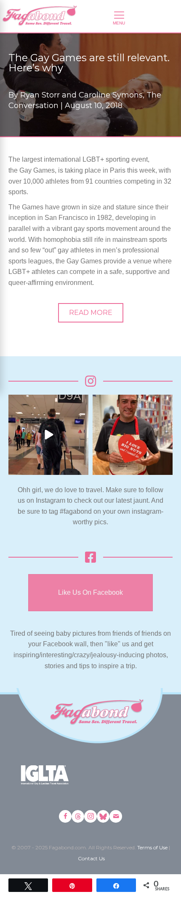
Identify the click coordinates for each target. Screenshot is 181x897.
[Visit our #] (115, 816)
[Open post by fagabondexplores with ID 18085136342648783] (133, 435)
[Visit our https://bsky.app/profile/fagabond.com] (103, 816)
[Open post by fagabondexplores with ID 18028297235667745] (48, 435)
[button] (90, 312)
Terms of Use (152, 847)
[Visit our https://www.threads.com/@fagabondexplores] (78, 816)
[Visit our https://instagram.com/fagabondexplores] (90, 816)
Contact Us (91, 858)
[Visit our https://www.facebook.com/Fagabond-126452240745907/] (65, 816)
